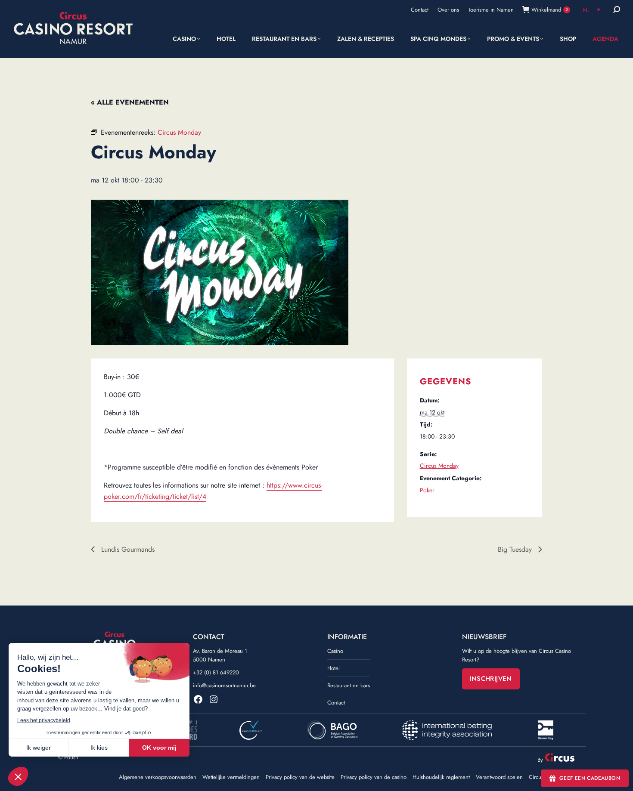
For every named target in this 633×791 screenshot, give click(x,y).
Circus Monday (439, 465)
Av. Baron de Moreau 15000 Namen (220, 655)
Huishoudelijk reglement (441, 777)
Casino (335, 651)
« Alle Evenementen (130, 102)
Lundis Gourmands (127, 549)
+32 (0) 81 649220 (216, 672)
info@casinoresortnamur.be (224, 685)
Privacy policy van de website (300, 777)
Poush (71, 757)
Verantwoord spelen (499, 777)
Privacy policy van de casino (373, 777)
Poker (427, 490)
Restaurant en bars (348, 685)
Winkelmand (549, 10)
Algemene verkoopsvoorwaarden (157, 777)
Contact (336, 702)
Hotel (333, 668)
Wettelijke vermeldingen (231, 777)
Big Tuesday (516, 549)
